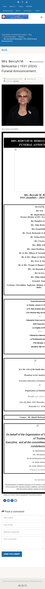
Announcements (8, 11)
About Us (12, 6)
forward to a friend (35, 495)
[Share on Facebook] (4, 500)
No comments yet (37, 61)
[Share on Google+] (12, 500)
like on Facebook (22, 495)
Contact (37, 11)
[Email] (15, 500)
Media (18, 11)
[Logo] (15, 17)
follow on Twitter (9, 495)
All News (16, 81)
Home (5, 6)
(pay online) (40, 396)
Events (21, 6)
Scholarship (27, 11)
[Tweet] (8, 500)
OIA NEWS (29, 6)
